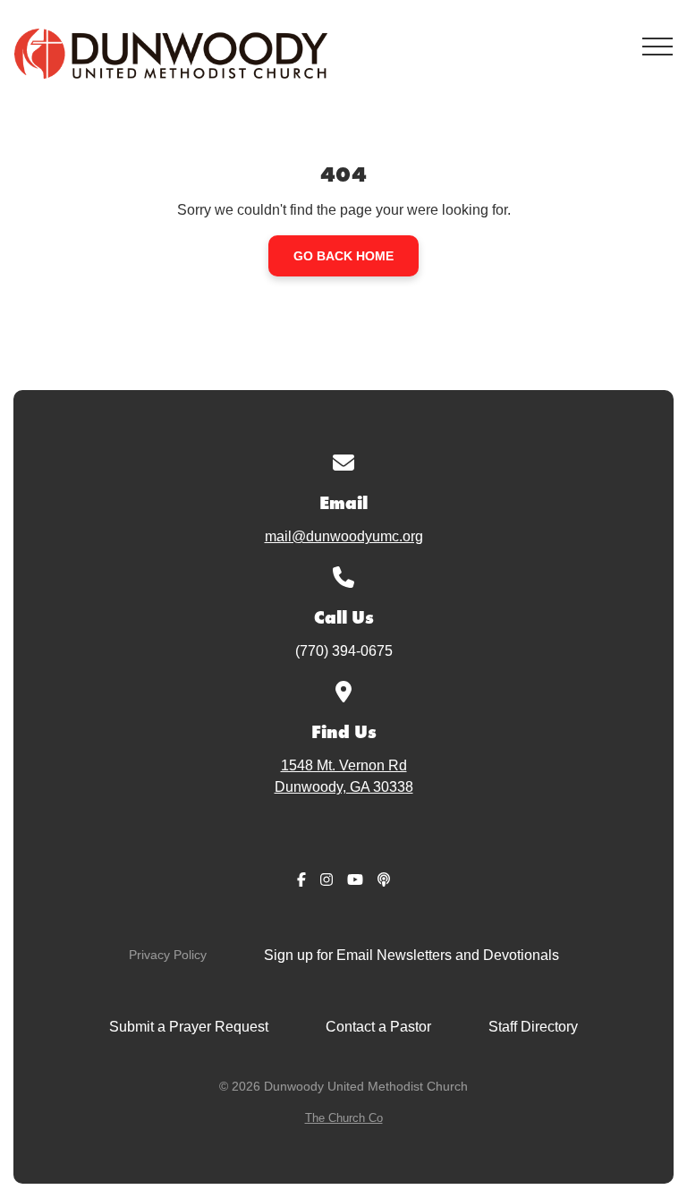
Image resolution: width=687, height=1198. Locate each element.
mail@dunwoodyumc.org (344, 536)
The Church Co (344, 1118)
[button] (657, 46)
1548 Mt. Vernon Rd (344, 776)
